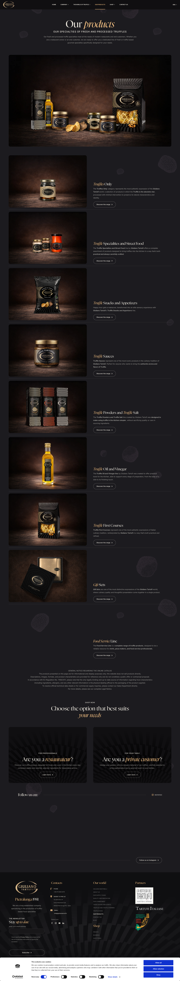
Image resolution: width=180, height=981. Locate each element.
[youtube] (59, 923)
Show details (112, 977)
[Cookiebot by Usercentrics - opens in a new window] (18, 976)
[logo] (9, 2)
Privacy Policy (24, 937)
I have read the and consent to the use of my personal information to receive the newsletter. (25, 939)
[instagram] (56, 923)
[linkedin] (63, 923)
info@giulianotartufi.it (60, 913)
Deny (158, 975)
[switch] (64, 976)
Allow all (158, 963)
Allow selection (158, 969)
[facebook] (52, 923)
